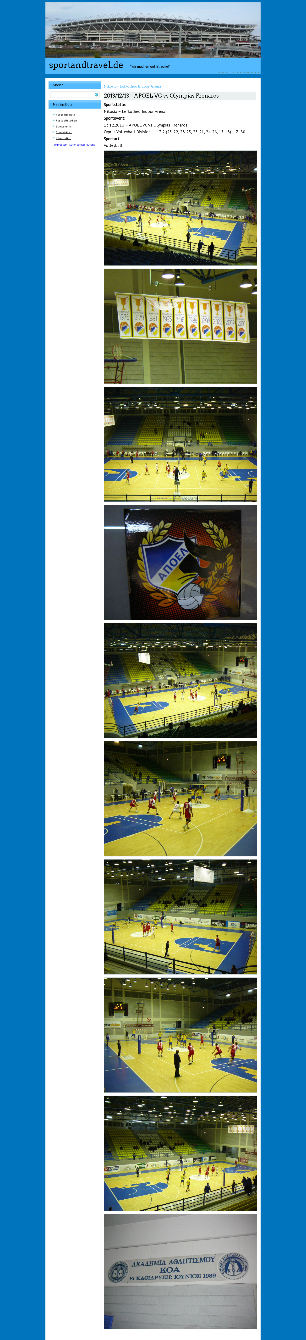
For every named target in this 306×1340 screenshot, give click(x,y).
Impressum (60, 144)
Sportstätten (64, 132)
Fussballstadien (66, 120)
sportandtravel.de (86, 65)
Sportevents (64, 126)
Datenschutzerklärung (82, 144)
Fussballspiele (65, 114)
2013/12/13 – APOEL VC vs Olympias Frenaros (161, 96)
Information (63, 138)
